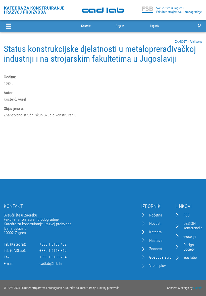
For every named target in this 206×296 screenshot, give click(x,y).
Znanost (155, 249)
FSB (186, 215)
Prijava (120, 26)
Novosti (155, 223)
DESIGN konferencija (192, 225)
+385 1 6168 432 (53, 244)
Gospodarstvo (160, 257)
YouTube (190, 257)
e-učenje (189, 236)
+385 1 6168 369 (53, 250)
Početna (155, 215)
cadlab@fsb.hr (51, 263)
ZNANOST (181, 41)
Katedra (155, 232)
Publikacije (195, 41)
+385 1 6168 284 (53, 257)
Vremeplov (157, 265)
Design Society (189, 247)
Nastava (156, 240)
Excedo (197, 288)
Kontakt (86, 26)
